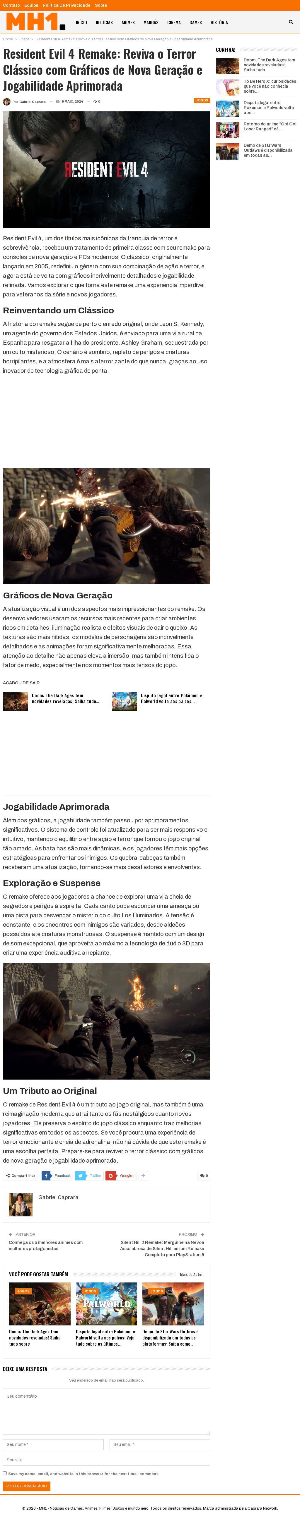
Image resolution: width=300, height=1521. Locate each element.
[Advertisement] (106, 421)
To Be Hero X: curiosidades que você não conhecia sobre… (270, 86)
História (219, 22)
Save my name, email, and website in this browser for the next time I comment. (83, 1474)
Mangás (151, 22)
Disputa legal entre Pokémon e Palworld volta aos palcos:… (172, 698)
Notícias (104, 22)
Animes (128, 22)
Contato (11, 5)
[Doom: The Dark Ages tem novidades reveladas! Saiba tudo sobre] (15, 701)
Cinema (174, 22)
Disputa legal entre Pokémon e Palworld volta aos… (269, 108)
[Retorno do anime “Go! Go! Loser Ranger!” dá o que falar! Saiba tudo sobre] (227, 130)
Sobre (101, 5)
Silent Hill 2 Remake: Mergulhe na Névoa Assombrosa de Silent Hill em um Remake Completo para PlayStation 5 (162, 1248)
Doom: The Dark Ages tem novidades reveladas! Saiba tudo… (65, 698)
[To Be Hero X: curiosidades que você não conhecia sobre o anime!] (227, 87)
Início (81, 22)
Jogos (202, 100)
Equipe (31, 5)
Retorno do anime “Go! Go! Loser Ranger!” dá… (270, 126)
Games (196, 22)
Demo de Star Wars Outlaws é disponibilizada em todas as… (268, 150)
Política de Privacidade (67, 5)
